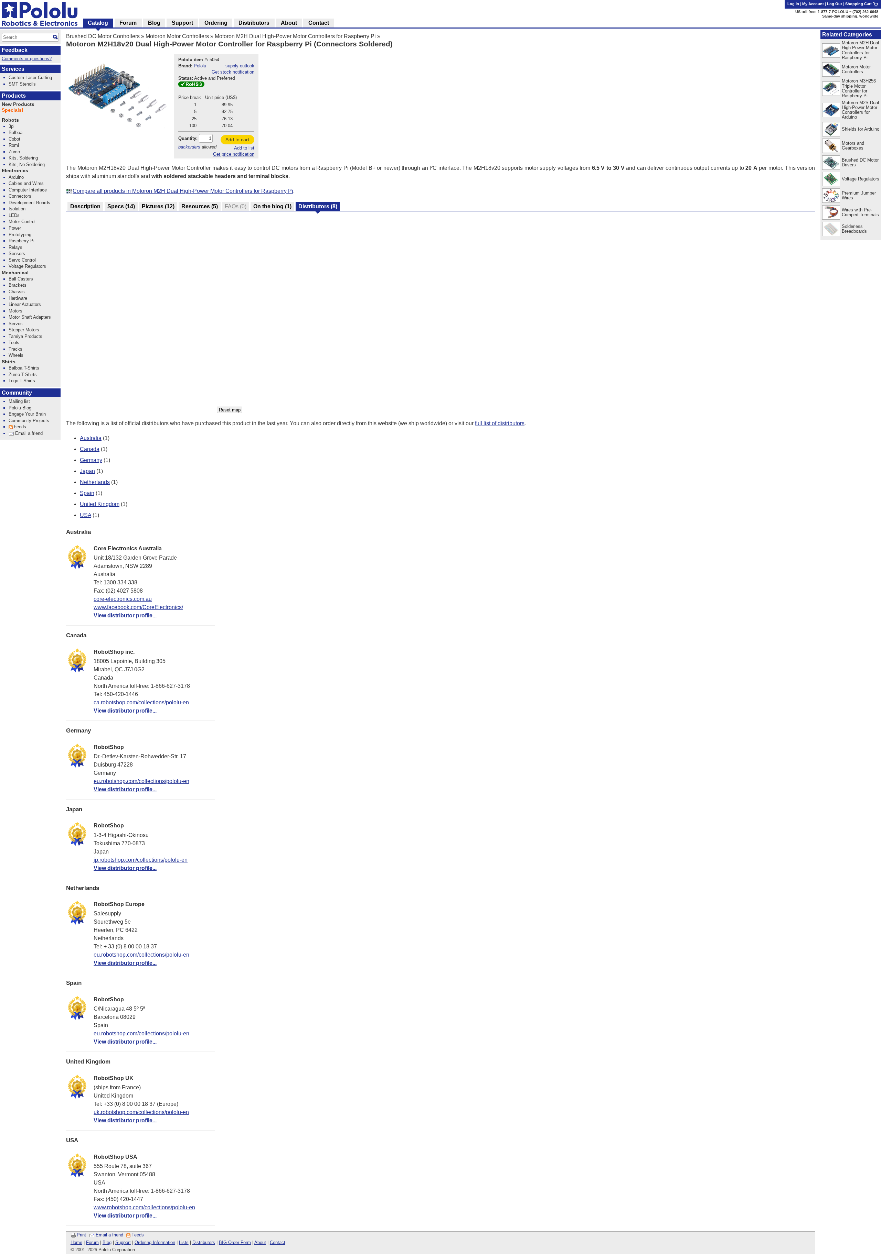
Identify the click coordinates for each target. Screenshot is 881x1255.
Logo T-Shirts (22, 380)
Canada (89, 449)
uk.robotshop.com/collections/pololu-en (141, 1112)
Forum (92, 1242)
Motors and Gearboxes (853, 146)
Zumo (14, 151)
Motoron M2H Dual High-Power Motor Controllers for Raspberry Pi (295, 36)
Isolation (17, 208)
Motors (15, 310)
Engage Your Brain (27, 414)
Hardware (18, 298)
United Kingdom (99, 504)
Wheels (16, 355)
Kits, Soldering (23, 158)
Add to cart (237, 139)
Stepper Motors (24, 329)
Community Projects (29, 420)
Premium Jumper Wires (859, 195)
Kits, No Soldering (27, 164)
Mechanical (15, 272)
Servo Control (22, 260)
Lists (184, 1242)
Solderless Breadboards (854, 229)
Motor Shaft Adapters (30, 317)
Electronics (15, 170)
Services (13, 69)
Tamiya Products (25, 336)
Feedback (15, 50)
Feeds (137, 1234)
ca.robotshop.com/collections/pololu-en (141, 702)
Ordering (215, 23)
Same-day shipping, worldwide (850, 16)
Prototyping (20, 234)
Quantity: (188, 138)
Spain (87, 493)
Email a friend (109, 1234)
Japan (87, 471)
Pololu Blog (20, 407)
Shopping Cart (859, 4)
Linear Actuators (25, 304)
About (260, 1242)
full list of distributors (499, 423)
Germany (91, 460)
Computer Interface (28, 189)
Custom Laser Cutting (30, 77)
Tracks (15, 349)
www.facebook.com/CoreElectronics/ (138, 607)
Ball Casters (21, 279)
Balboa (15, 132)
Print (81, 1234)
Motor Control (22, 221)
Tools (14, 342)
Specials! (12, 110)
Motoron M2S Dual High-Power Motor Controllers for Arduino (860, 110)
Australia (91, 438)
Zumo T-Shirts (23, 374)
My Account (813, 4)
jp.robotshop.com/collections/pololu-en (141, 860)
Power (15, 228)
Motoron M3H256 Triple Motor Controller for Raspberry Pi (859, 88)
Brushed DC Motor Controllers (103, 36)
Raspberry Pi (21, 240)
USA (85, 515)
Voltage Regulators (860, 178)
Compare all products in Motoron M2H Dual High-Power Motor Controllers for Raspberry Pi (183, 191)
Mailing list (19, 401)
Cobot (14, 139)
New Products (18, 104)
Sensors (17, 253)
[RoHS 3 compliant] (191, 85)
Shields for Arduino (860, 129)
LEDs (14, 215)
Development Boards (29, 202)
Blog (107, 1242)
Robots (10, 120)
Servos (16, 323)
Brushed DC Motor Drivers (860, 162)
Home (76, 1242)
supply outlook (239, 65)
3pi (11, 126)
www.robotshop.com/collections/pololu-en (144, 1207)
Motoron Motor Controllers (177, 36)
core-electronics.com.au (123, 599)
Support (123, 1242)
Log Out (834, 4)
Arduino (16, 177)
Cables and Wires (26, 183)
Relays (15, 247)
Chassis (17, 291)
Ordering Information (155, 1242)
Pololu (200, 65)
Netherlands (95, 482)
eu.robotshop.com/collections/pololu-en (141, 781)
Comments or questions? (27, 58)
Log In (793, 4)
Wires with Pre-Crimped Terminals (860, 212)
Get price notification (233, 154)
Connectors (20, 196)
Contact (277, 1242)
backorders (189, 147)
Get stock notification (233, 72)
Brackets (17, 285)
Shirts (8, 361)
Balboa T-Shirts (24, 368)
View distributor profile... (125, 615)
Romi (14, 145)
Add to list (244, 148)
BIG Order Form (235, 1242)
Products (14, 96)
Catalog (98, 23)
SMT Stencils (22, 84)
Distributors (203, 1242)
